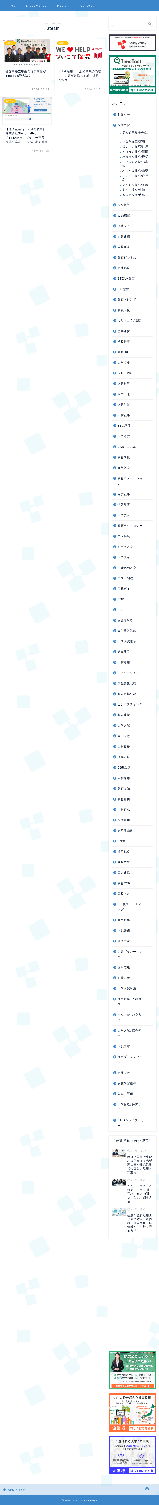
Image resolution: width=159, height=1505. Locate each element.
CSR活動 (124, 767)
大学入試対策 (127, 988)
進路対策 (124, 404)
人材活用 (124, 662)
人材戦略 (124, 415)
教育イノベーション (130, 481)
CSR (121, 599)
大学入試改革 (127, 641)
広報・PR (124, 373)
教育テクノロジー (130, 525)
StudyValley (36, 5)
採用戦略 (124, 851)
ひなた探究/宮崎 (133, 141)
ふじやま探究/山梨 (135, 170)
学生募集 (124, 920)
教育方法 (124, 788)
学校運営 (124, 247)
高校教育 (124, 862)
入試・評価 (125, 1093)
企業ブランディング (130, 954)
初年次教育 (125, 546)
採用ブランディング (130, 1059)
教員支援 (124, 310)
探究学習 (124, 125)
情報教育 (124, 504)
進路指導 (124, 383)
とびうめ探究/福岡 (135, 151)
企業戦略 (124, 268)
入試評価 (124, 930)
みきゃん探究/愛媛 (135, 156)
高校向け (124, 893)
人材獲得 (124, 746)
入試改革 (124, 1046)
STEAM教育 (126, 278)
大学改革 (124, 557)
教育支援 (124, 457)
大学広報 (124, 362)
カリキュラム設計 (130, 320)
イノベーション (128, 673)
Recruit (63, 5)
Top (12, 5)
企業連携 (124, 236)
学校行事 (124, 341)
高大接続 (124, 536)
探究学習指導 (127, 1083)
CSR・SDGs (127, 446)
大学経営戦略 (127, 630)
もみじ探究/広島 (133, 195)
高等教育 (124, 467)
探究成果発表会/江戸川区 (135, 134)
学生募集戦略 (127, 683)
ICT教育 (123, 289)
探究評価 (124, 820)
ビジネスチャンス (130, 704)
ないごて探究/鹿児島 (135, 177)
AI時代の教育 (127, 567)
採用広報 (124, 967)
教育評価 (124, 799)
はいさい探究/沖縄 (135, 146)
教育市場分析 (127, 694)
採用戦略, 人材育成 (129, 1002)
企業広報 (124, 394)
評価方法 (124, 941)
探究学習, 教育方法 (129, 1017)
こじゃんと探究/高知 (135, 163)
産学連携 (124, 331)
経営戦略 (124, 494)
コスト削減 (125, 578)
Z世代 (122, 841)
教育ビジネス (127, 257)
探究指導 (124, 205)
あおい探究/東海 (133, 189)
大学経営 (124, 436)
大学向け (124, 736)
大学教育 (124, 515)
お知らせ (124, 114)
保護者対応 (125, 620)
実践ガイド (125, 588)
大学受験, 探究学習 (129, 1107)
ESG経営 (124, 425)
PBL (121, 609)
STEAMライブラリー (131, 1123)
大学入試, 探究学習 (129, 1033)
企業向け (124, 1072)
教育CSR (124, 883)
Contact (87, 5)
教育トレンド (127, 299)
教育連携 (124, 715)
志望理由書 (125, 830)
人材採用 (124, 778)
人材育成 (124, 809)
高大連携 (124, 872)
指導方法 (124, 757)
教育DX (123, 352)
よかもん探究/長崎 (135, 184)
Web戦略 (124, 215)
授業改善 (124, 226)
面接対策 (124, 977)
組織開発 (124, 651)
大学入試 (124, 725)
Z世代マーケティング (129, 907)
